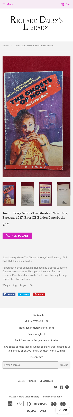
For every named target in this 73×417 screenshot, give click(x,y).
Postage (32, 381)
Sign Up (64, 365)
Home (5, 45)
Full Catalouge (46, 381)
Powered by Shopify (52, 396)
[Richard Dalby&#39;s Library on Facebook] (61, 387)
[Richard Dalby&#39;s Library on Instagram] (67, 387)
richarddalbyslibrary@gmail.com (36, 327)
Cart (67, 4)
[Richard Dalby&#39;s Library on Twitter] (55, 387)
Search (21, 381)
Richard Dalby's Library (28, 396)
